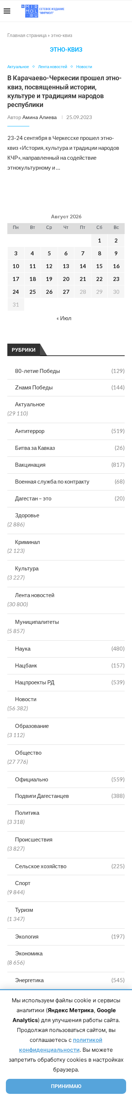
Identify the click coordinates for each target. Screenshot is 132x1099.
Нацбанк (70, 665)
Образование (32, 725)
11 (32, 266)
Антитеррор (70, 431)
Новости (25, 699)
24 (15, 291)
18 (32, 278)
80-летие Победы (70, 370)
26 (49, 291)
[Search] (124, 11)
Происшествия (33, 839)
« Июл (64, 318)
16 (116, 266)
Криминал (27, 542)
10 (15, 266)
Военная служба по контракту (70, 481)
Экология (70, 936)
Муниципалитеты (37, 621)
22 (99, 278)
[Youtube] (90, 11)
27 (66, 291)
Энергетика (70, 980)
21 (83, 278)
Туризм (24, 909)
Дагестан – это (70, 498)
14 (83, 266)
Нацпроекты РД (70, 682)
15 (99, 266)
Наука (70, 648)
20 (66, 278)
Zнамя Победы (70, 387)
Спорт (22, 883)
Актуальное (30, 404)
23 (116, 278)
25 (32, 291)
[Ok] (113, 11)
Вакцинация (70, 464)
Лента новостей (34, 595)
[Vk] (98, 11)
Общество (28, 752)
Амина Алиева (39, 117)
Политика (27, 812)
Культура (26, 568)
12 (49, 266)
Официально (70, 779)
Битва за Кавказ (70, 447)
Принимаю (66, 1086)
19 (49, 278)
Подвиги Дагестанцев (70, 795)
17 (15, 278)
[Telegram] (106, 11)
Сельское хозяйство (70, 866)
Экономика (29, 953)
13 (66, 266)
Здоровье (27, 515)
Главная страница (27, 35)
